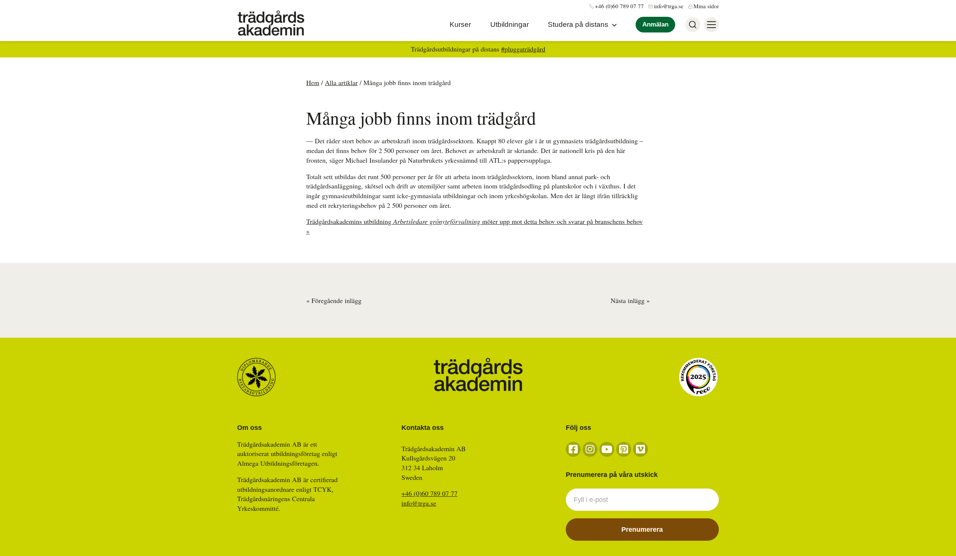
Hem (312, 82)
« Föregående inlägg (333, 300)
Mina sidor (706, 6)
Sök (692, 24)
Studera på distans (578, 24)
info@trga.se (668, 6)
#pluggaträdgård (523, 48)
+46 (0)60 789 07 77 (619, 6)
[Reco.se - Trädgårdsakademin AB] (698, 377)
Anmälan (655, 24)
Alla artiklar (341, 82)
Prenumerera (642, 529)
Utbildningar (509, 24)
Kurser (460, 24)
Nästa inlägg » (630, 300)
